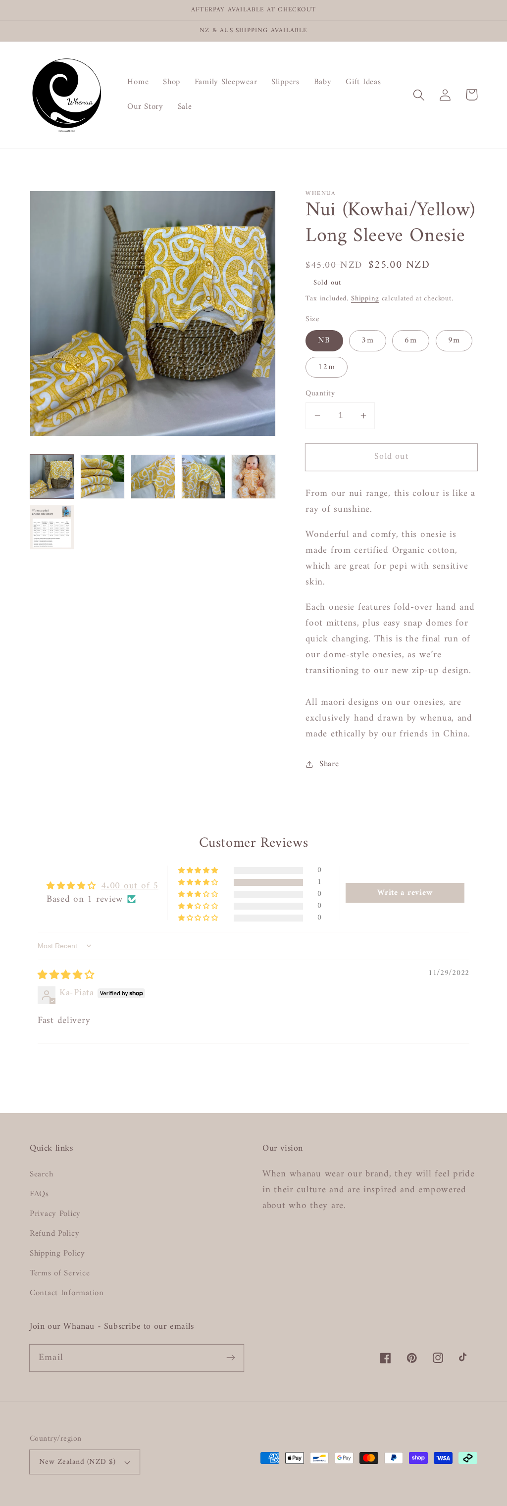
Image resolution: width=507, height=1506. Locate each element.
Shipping (365, 298)
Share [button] (329, 764)
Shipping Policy (57, 1253)
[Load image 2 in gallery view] (102, 476)
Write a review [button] (404, 893)
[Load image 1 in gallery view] (52, 476)
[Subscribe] (230, 1358)
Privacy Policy (55, 1214)
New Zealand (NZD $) (77, 1462)
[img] (66, 975)
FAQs (39, 1194)
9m (454, 340)
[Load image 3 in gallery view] (153, 476)
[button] (419, 95)
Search (41, 1174)
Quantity (320, 393)
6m (410, 340)
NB (324, 340)
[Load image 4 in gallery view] (203, 476)
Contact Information (67, 1293)
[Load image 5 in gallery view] (253, 476)
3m (367, 340)
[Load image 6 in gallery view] (52, 527)
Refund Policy (54, 1233)
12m (326, 367)
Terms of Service (60, 1273)
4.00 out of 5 (129, 885)
